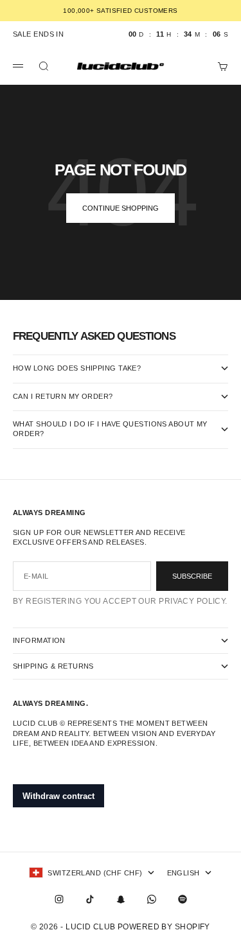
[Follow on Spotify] (182, 899)
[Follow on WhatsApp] (152, 899)
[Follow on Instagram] (59, 899)
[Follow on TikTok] (90, 899)
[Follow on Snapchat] (121, 899)
